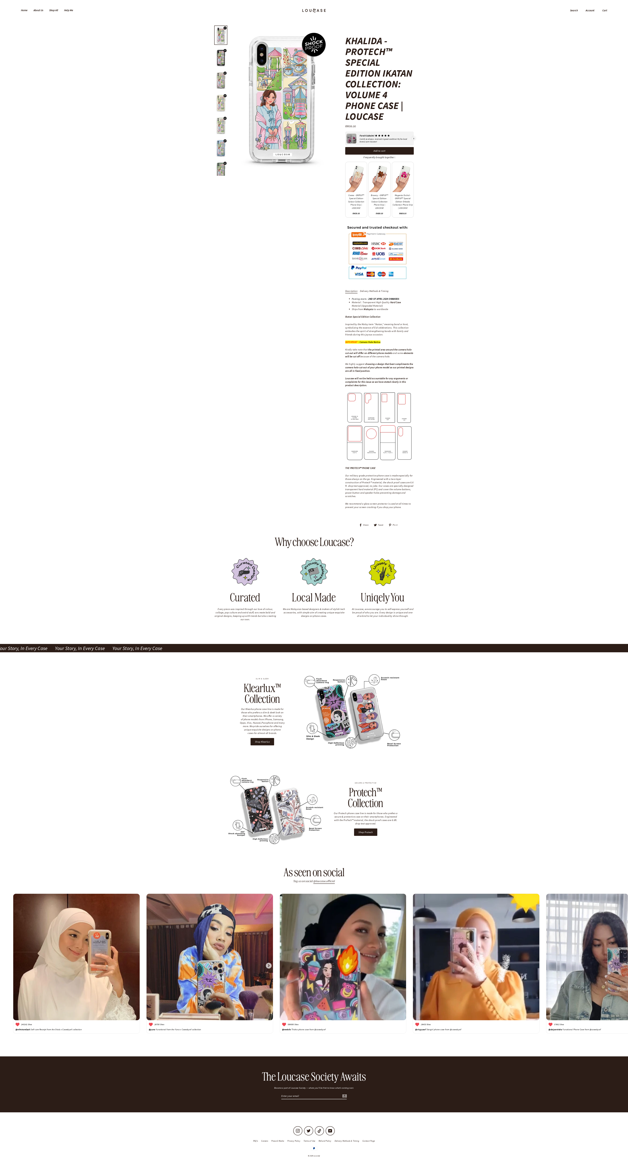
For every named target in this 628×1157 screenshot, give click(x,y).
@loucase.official (324, 881)
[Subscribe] (344, 1096)
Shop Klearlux (262, 741)
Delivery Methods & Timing (374, 291)
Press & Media (277, 1140)
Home (24, 10)
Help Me (68, 10)
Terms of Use (309, 1140)
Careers (264, 1140)
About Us (38, 10)
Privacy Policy (293, 1140)
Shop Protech (365, 832)
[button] (345, 139)
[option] (281, 100)
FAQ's (255, 1140)
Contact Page (368, 1140)
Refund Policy (325, 1140)
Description (351, 291)
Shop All (53, 10)
